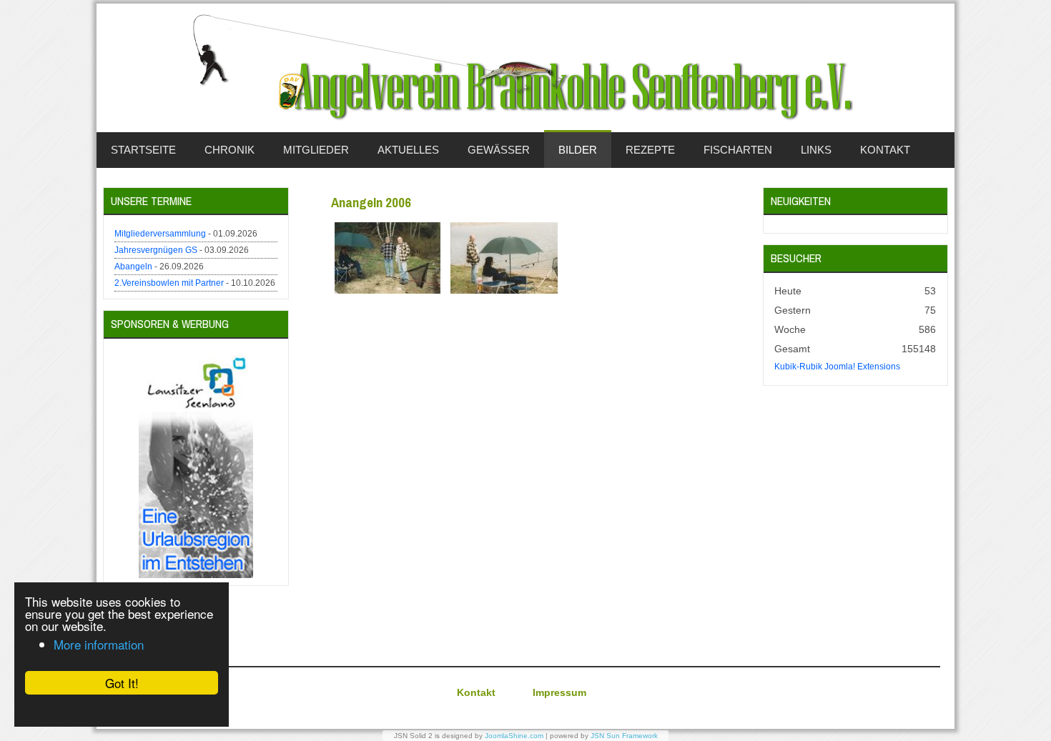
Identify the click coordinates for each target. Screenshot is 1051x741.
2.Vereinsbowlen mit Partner (169, 283)
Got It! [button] (122, 683)
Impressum (559, 692)
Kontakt (476, 692)
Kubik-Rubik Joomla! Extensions (837, 367)
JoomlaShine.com (514, 736)
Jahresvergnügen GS (155, 250)
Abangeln (133, 267)
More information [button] (99, 644)
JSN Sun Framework (624, 736)
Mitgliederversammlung (160, 234)
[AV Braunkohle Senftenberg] (525, 67)
